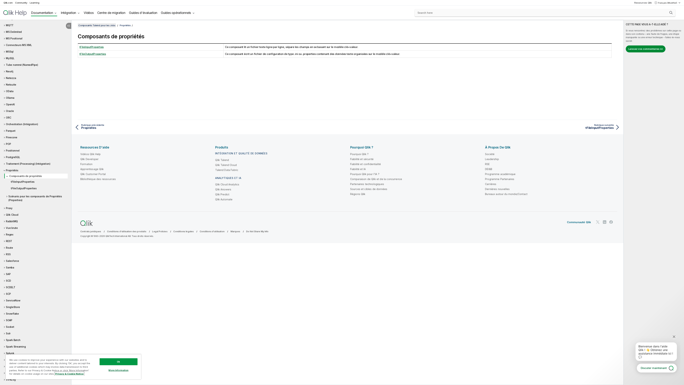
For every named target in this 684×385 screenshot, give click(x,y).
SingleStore (13, 307)
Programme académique (500, 174)
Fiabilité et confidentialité (365, 164)
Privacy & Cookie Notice (69, 373)
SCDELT (10, 287)
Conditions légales (183, 231)
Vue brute (12, 227)
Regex (9, 234)
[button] (671, 12)
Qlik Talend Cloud (226, 164)
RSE (487, 164)
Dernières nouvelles (497, 189)
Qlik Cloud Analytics (227, 184)
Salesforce (12, 260)
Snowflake (12, 313)
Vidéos (89, 13)
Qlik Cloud (12, 214)
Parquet (10, 130)
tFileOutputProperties (24, 188)
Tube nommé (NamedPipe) (22, 64)
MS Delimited (14, 31)
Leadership (492, 159)
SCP (8, 293)
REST (9, 241)
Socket (10, 326)
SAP (8, 274)
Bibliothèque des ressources (98, 179)
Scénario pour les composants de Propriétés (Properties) (35, 198)
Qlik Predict (222, 194)
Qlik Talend (222, 159)
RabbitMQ (12, 221)
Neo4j (9, 71)
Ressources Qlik (643, 2)
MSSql (10, 51)
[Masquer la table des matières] (68, 26)
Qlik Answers (223, 189)
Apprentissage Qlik (92, 169)
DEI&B (488, 169)
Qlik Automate (223, 199)
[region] (73, 366)
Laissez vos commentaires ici (645, 48)
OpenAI (10, 104)
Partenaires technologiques (367, 184)
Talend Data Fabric (226, 169)
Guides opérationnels (176, 13)
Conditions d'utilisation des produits (126, 231)
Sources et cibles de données (368, 189)
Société (489, 154)
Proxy (9, 208)
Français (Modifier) (668, 3)
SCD (8, 280)
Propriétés (12, 170)
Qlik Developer (89, 159)
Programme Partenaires (499, 179)
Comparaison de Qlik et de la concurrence (376, 179)
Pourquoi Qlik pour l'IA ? (364, 174)
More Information (118, 370)
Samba (10, 267)
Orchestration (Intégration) (22, 124)
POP (8, 143)
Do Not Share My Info (257, 231)
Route (9, 247)
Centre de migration (111, 13)
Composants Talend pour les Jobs (96, 25)
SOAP (9, 320)
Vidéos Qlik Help (90, 154)
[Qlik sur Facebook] (611, 222)
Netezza (11, 77)
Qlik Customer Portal (93, 174)
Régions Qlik (358, 194)
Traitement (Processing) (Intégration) (28, 163)
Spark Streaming (16, 346)
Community (21, 2)
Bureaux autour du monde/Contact (506, 194)
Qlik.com (8, 2)
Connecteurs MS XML (19, 45)
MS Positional (14, 38)
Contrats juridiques (90, 231)
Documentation (42, 13)
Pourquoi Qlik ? (359, 154)
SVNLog (11, 379)
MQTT (10, 25)
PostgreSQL (13, 157)
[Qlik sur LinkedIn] (604, 222)
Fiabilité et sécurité (362, 159)
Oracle (10, 110)
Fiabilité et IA (358, 169)
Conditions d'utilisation (212, 231)
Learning (34, 2)
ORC (8, 117)
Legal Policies (159, 231)
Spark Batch (13, 340)
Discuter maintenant (654, 368)
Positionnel (12, 150)
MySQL (10, 58)
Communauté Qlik (579, 222)
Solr (8, 333)
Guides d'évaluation (143, 13)
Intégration (68, 13)
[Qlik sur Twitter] (597, 222)
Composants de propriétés (25, 176)
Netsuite (11, 84)
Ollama (10, 97)
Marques (235, 231)
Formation (86, 164)
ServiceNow (13, 300)
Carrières (490, 184)
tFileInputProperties (23, 181)
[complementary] (654, 202)
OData (10, 91)
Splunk (10, 353)
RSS (8, 254)
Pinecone (11, 137)
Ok (118, 361)
